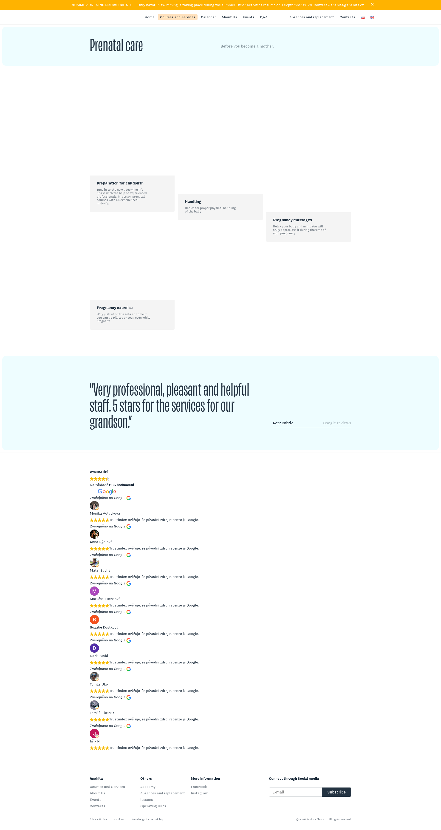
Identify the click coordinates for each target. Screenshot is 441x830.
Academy (147, 786)
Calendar (208, 17)
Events (248, 17)
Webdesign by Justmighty (147, 819)
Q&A (264, 17)
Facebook (199, 786)
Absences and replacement (311, 17)
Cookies (119, 819)
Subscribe (336, 792)
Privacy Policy (98, 819)
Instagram (199, 793)
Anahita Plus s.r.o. (73, 17)
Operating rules (153, 806)
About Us (229, 17)
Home (149, 17)
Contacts (347, 17)
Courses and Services (177, 17)
